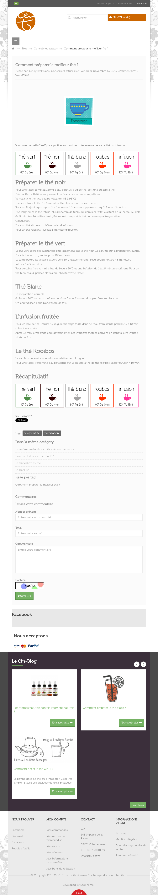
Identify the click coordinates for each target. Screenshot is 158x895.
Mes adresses (54, 852)
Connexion (141, 3)
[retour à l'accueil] (13, 48)
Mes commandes (57, 830)
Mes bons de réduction (60, 868)
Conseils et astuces (46, 48)
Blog (25, 48)
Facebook (18, 830)
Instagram (18, 842)
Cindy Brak (36, 71)
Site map (121, 833)
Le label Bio (22, 470)
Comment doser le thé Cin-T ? (34, 456)
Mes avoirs (53, 846)
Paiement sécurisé (127, 855)
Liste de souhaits (123, 3)
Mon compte (104, 3)
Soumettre (24, 595)
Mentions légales (126, 839)
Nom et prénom (25, 511)
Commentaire (24, 543)
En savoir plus (61, 722)
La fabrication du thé (28, 463)
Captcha (20, 580)
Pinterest (17, 836)
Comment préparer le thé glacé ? (104, 708)
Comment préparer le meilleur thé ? (37, 484)
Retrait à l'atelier (21, 848)
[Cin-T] (27, 20)
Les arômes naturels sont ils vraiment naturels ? (44, 449)
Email (18, 527)
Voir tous (138, 805)
